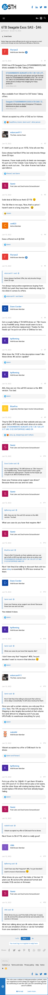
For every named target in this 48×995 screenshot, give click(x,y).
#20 (44, 902)
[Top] (2, 968)
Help (37, 965)
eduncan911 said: (10, 273)
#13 (44, 592)
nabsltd (13, 732)
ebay (9, 569)
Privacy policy (29, 965)
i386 (12, 845)
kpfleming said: (9, 510)
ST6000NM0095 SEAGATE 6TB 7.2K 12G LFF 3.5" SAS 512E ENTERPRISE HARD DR (23, 428)
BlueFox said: (9, 550)
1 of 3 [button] (17, 938)
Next (24, 938)
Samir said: (8, 599)
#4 (45, 234)
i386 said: (7, 910)
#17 (44, 777)
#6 (45, 318)
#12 (44, 543)
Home (42, 965)
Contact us (6, 965)
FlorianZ (6, 31)
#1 (45, 61)
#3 (45, 195)
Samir (12, 184)
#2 (45, 143)
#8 (45, 383)
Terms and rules (17, 965)
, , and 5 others (21, 435)
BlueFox (14, 406)
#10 (44, 456)
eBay (4, 709)
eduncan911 (16, 132)
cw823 (13, 223)
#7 (45, 350)
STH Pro (5, 961)
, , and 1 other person (24, 122)
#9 (45, 417)
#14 (44, 639)
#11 (44, 503)
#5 (45, 266)
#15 (44, 686)
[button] (3, 18)
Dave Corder (16, 306)
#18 (44, 818)
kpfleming (14, 339)
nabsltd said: (8, 826)
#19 (44, 856)
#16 (44, 743)
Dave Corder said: (10, 463)
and (13, 173)
